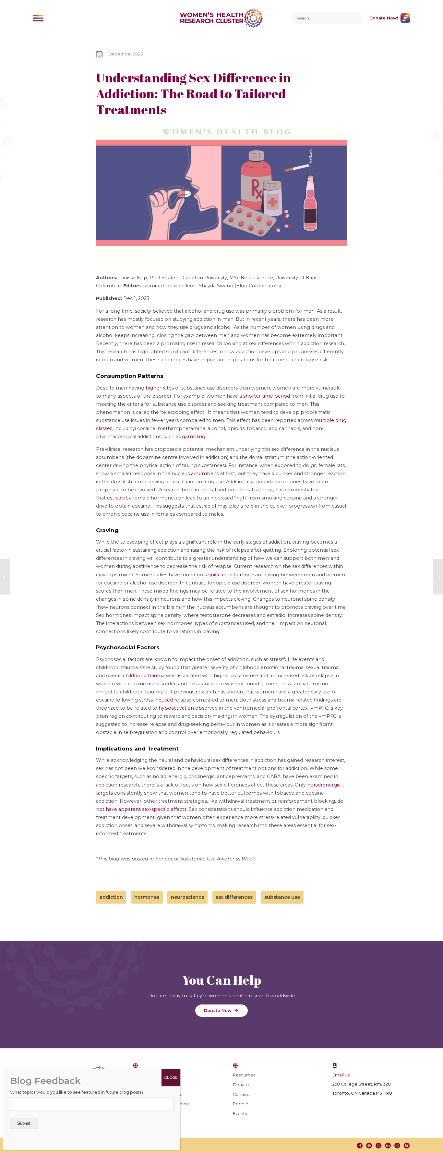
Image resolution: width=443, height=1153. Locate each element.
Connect (242, 1094)
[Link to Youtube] (369, 1145)
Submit (23, 1123)
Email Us (341, 1075)
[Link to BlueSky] (407, 1145)
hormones (146, 897)
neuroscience (187, 897)
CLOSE (171, 1077)
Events (240, 1113)
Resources (244, 1075)
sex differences (234, 897)
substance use (282, 897)
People (240, 1103)
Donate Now (218, 1010)
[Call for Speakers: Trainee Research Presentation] (438, 577)
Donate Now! (383, 18)
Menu (38, 18)
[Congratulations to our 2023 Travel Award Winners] (5, 577)
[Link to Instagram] (397, 1145)
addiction (111, 897)
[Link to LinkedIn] (388, 1145)
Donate (241, 1084)
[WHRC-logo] (221, 18)
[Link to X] (378, 1145)
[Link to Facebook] (359, 1145)
